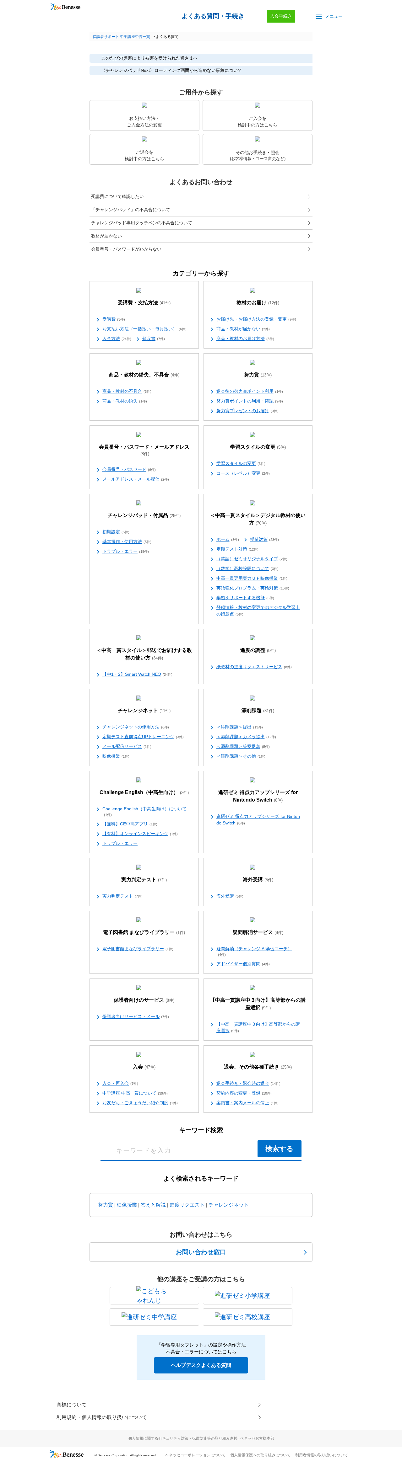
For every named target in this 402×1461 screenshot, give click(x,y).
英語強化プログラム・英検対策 (252, 587)
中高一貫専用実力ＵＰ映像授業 (251, 578)
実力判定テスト (144, 879)
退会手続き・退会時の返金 (248, 1083)
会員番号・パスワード (129, 469)
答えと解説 (153, 1205)
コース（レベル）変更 (243, 473)
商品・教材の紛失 (124, 400)
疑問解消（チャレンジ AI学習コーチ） (254, 951)
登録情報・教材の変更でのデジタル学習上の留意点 (258, 610)
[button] (328, 16)
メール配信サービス (126, 746)
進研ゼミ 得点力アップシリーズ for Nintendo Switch (258, 796)
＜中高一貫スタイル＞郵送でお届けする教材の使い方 (144, 654)
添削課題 (258, 710)
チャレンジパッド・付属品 (144, 515)
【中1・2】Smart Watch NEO (137, 674)
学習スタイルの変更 (258, 447)
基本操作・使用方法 (126, 541)
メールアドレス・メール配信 (135, 479)
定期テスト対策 (237, 549)
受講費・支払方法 (144, 302)
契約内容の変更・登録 (244, 1093)
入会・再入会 (120, 1083)
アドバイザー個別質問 (243, 963)
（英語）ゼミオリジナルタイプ (251, 558)
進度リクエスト (187, 1205)
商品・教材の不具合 (126, 391)
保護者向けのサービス (144, 1000)
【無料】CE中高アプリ (129, 823)
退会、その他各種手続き (258, 1066)
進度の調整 (258, 650)
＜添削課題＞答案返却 (243, 746)
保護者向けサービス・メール (135, 1016)
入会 (144, 1066)
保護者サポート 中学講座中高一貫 (121, 37)
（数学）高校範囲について (247, 568)
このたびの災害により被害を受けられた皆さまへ (149, 58)
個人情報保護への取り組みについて (260, 1455)
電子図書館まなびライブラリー (137, 948)
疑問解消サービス (258, 932)
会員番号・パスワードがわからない (126, 249)
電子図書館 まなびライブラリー (144, 932)
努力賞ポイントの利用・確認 (249, 400)
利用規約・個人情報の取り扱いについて (102, 1417)
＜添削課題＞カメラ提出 (246, 736)
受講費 (113, 319)
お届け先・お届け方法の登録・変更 (256, 319)
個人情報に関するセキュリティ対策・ (201, 1438)
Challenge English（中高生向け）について (144, 811)
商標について (72, 1404)
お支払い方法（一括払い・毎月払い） (144, 328)
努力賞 (258, 374)
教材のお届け (257, 302)
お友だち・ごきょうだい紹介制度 (140, 1102)
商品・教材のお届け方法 (245, 338)
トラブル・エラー (125, 551)
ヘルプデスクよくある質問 (201, 1365)
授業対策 (264, 539)
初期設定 (115, 531)
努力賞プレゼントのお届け (247, 410)
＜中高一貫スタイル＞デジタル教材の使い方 (258, 519)
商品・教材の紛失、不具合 (144, 374)
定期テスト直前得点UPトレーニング (143, 736)
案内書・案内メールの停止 (247, 1102)
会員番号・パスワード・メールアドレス (144, 450)
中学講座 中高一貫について (135, 1093)
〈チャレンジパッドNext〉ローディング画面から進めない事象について (171, 70)
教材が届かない (106, 235)
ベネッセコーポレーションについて (195, 1455)
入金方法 (116, 338)
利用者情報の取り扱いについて (321, 1455)
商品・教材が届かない (243, 328)
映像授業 (115, 756)
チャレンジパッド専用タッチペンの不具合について (141, 222)
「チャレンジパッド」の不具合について (130, 209)
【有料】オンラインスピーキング (140, 833)
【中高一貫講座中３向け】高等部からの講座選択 (258, 1003)
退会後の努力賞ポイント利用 (249, 391)
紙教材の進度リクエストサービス (254, 666)
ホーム (227, 539)
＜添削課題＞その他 (240, 756)
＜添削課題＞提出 (239, 726)
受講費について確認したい (117, 196)
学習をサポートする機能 (245, 597)
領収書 (153, 338)
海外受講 (258, 879)
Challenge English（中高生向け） (144, 792)
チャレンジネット (144, 710)
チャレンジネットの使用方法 (135, 726)
